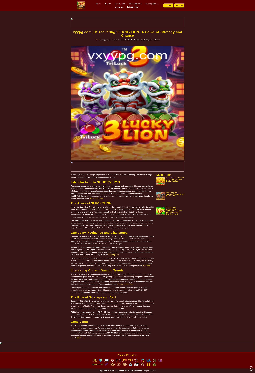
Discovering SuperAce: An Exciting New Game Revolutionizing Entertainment (174, 211)
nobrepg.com (113, 255)
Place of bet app (96, 198)
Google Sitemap (149, 371)
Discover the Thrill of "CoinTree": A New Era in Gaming (175, 179)
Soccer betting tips (125, 284)
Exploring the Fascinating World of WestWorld (175, 194)
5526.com (81, 338)
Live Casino (120, 4)
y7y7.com (146, 266)
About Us (119, 7)
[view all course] (251, 368)
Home (98, 4)
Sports (108, 4)
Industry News (133, 7)
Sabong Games (152, 4)
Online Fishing (135, 4)
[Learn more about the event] (127, 23)
